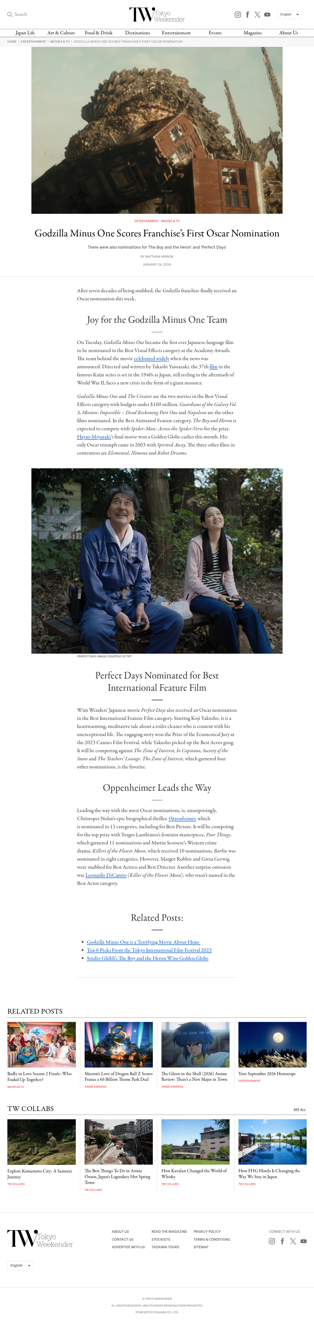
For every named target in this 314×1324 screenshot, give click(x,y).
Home (12, 42)
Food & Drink (99, 33)
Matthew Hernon (159, 257)
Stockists (161, 1239)
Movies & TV (60, 42)
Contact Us (122, 1239)
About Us (288, 33)
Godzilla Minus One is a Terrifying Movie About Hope (143, 942)
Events (215, 33)
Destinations (137, 33)
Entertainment (176, 33)
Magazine (253, 33)
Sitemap (201, 1247)
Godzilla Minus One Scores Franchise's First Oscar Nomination (128, 42)
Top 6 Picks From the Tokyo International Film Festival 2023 (149, 950)
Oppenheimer (182, 818)
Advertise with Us (128, 1247)
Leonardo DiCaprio (106, 875)
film (213, 366)
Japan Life (25, 33)
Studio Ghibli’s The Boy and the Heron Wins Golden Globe (148, 958)
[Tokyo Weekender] (40, 1245)
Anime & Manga (96, 1086)
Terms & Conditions (212, 1239)
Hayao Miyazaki (94, 437)
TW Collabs (16, 1184)
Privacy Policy (207, 1232)
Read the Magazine (169, 1232)
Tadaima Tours (165, 1247)
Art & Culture (61, 33)
